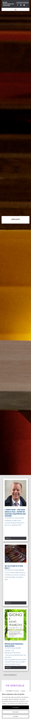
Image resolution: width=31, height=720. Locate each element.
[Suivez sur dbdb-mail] (27, 5)
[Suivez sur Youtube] (24, 5)
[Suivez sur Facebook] (17, 5)
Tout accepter (16, 707)
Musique (17, 518)
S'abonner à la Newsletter (22, 2)
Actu (13, 518)
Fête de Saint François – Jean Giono (14, 645)
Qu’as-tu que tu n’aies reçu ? (14, 567)
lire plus (8, 538)
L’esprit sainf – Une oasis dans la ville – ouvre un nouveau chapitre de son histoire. (15, 513)
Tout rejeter (15, 716)
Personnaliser (16, 712)
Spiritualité (21, 518)
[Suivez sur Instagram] (21, 5)
